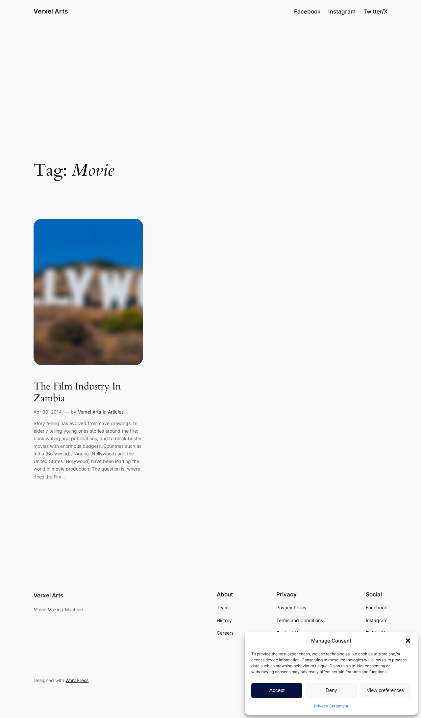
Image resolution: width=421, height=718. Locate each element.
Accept (277, 690)
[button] (408, 640)
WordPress (76, 680)
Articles (116, 412)
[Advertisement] (210, 75)
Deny (331, 690)
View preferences (385, 690)
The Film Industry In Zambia (77, 392)
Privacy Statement (331, 706)
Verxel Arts (51, 11)
